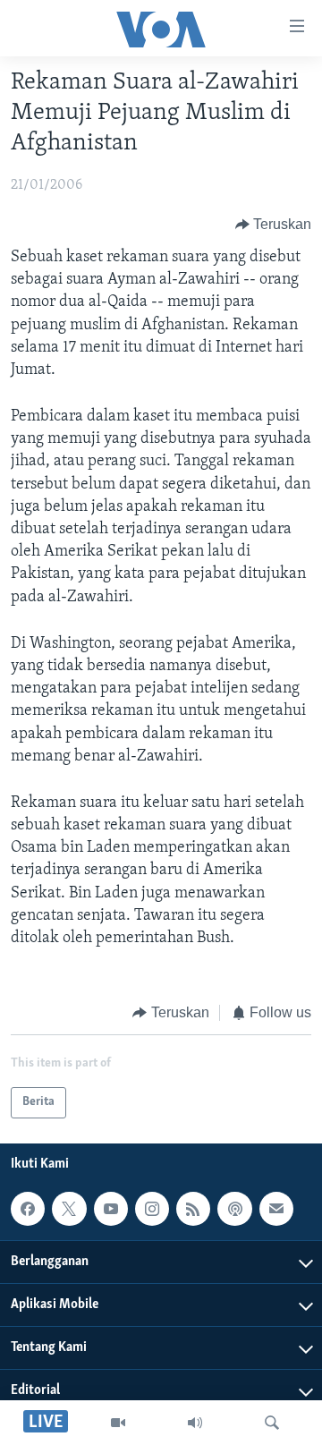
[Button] (273, 224)
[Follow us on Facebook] (28, 1209)
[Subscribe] (276, 1209)
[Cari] (272, 1422)
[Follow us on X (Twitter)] (69, 1209)
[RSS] (193, 1209)
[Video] (118, 1422)
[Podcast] (234, 1209)
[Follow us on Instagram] (152, 1209)
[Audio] (195, 1422)
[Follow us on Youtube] (111, 1209)
